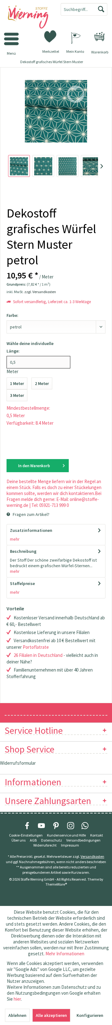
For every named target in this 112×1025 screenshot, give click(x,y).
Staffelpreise (22, 583)
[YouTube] (41, 825)
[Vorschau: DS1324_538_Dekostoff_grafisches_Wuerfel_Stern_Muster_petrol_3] (67, 166)
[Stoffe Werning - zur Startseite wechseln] (28, 17)
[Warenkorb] (99, 36)
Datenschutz (51, 840)
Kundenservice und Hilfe (66, 835)
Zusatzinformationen (31, 530)
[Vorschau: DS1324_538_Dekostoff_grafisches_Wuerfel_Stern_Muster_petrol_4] (92, 166)
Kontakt (96, 835)
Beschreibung (23, 551)
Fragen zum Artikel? (30, 514)
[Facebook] (27, 825)
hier (17, 999)
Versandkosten (92, 856)
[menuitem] (99, 37)
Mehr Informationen (64, 954)
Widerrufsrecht (45, 845)
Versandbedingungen (83, 840)
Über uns (19, 840)
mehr (15, 539)
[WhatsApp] (85, 825)
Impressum (70, 845)
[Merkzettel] (50, 36)
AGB (33, 840)
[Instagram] (70, 825)
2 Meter (42, 383)
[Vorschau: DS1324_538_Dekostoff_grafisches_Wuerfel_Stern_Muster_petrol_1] (19, 166)
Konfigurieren (90, 1015)
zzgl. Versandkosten (40, 291)
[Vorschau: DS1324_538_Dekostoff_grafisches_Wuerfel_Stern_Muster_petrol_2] (43, 166)
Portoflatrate (36, 647)
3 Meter (17, 395)
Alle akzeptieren (51, 1015)
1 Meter (17, 383)
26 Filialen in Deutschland (38, 655)
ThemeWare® (56, 884)
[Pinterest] (56, 825)
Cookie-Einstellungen (26, 835)
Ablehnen (17, 1015)
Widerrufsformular (18, 763)
